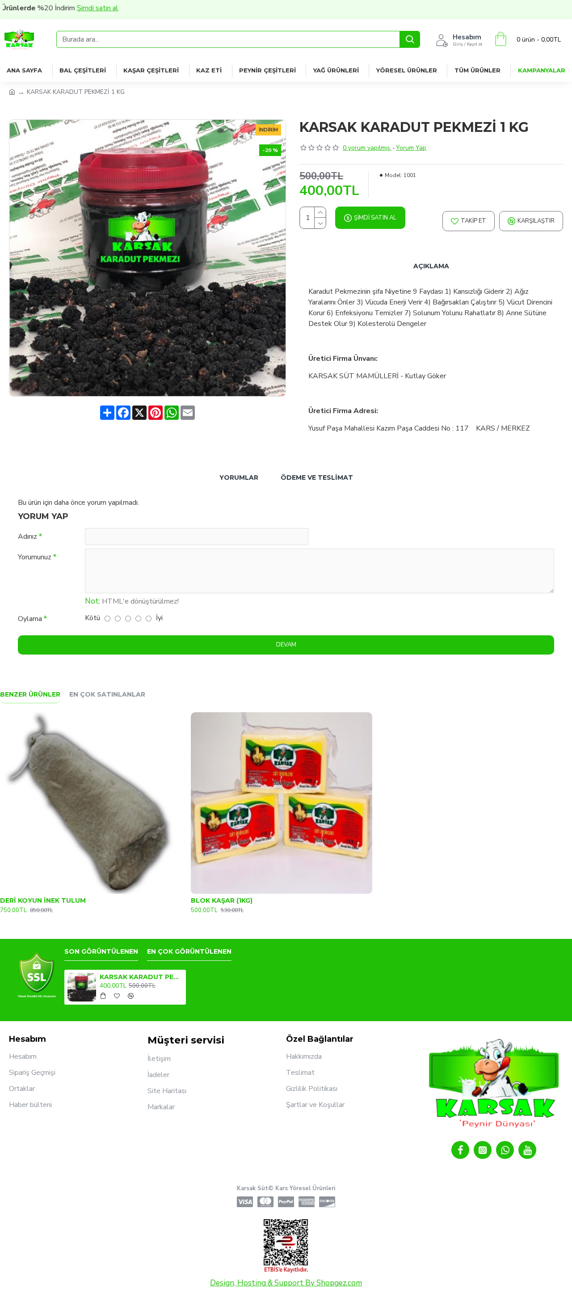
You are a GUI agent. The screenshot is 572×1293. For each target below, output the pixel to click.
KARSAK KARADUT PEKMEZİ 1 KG (141, 977)
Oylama (30, 619)
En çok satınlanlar (107, 694)
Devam (286, 645)
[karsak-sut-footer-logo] (36, 975)
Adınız (27, 536)
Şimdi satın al (70, 8)
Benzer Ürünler (30, 694)
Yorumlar (238, 477)
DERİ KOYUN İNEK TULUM (43, 900)
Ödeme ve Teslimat (317, 477)
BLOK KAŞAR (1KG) (221, 900)
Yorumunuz (34, 557)
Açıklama (431, 266)
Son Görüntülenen (101, 951)
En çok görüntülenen (189, 951)
